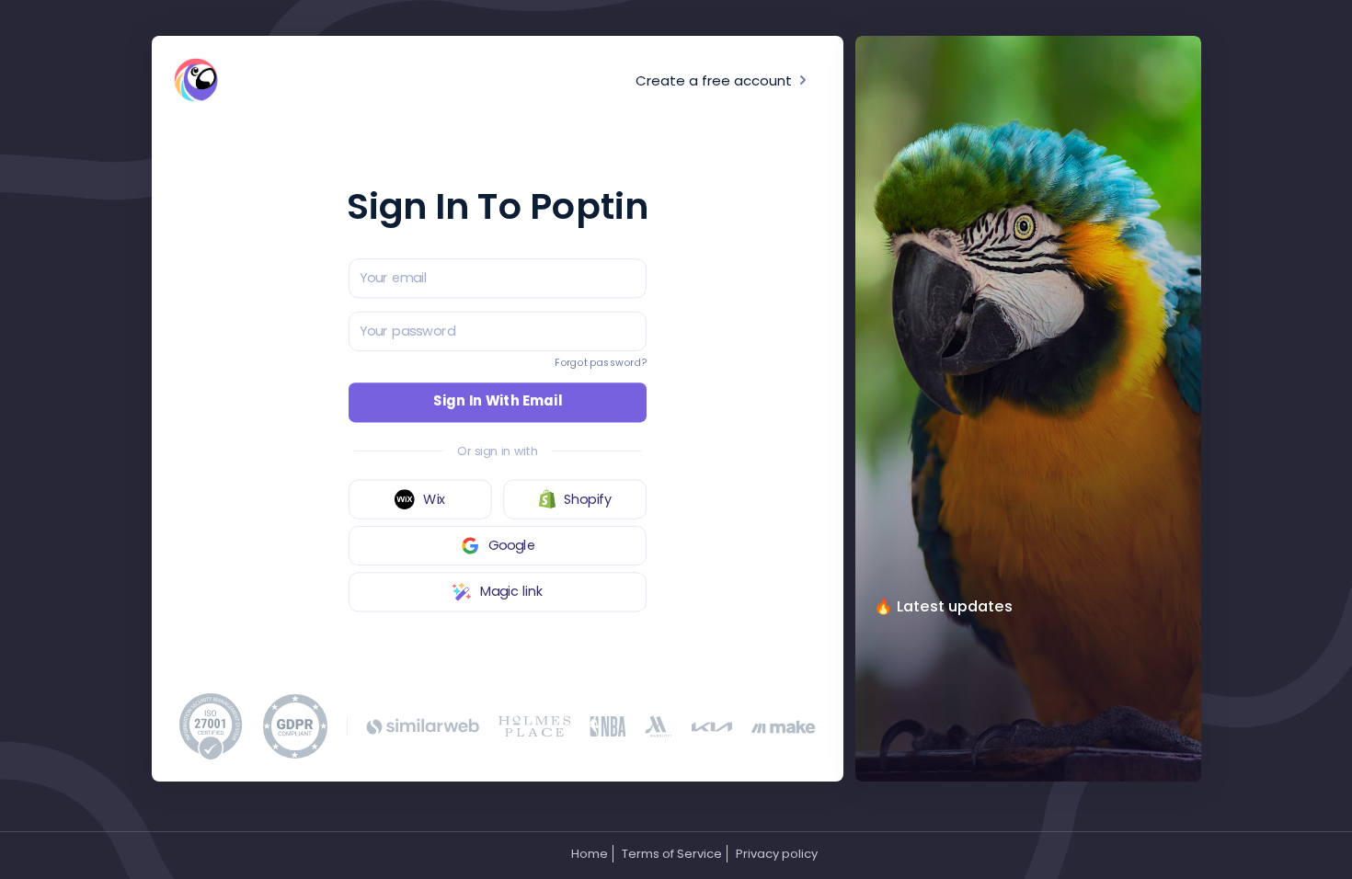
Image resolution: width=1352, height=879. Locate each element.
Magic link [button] (512, 591)
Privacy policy (777, 853)
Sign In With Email (497, 402)
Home (589, 853)
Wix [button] (434, 499)
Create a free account (716, 80)
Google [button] (511, 545)
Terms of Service (672, 853)
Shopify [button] (588, 499)
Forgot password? (601, 363)
